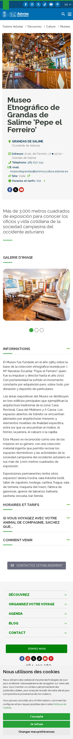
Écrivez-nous (36, 648)
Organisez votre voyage (31, 604)
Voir (39, 180)
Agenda (16, 614)
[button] (68, 4)
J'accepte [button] (36, 716)
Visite (22, 176)
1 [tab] (31, 330)
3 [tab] (42, 330)
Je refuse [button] (36, 724)
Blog (13, 623)
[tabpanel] (36, 297)
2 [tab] (36, 330)
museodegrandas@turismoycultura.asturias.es (39, 171)
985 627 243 (35, 162)
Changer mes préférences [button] (36, 731)
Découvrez (19, 595)
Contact (17, 633)
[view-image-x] (36, 295)
